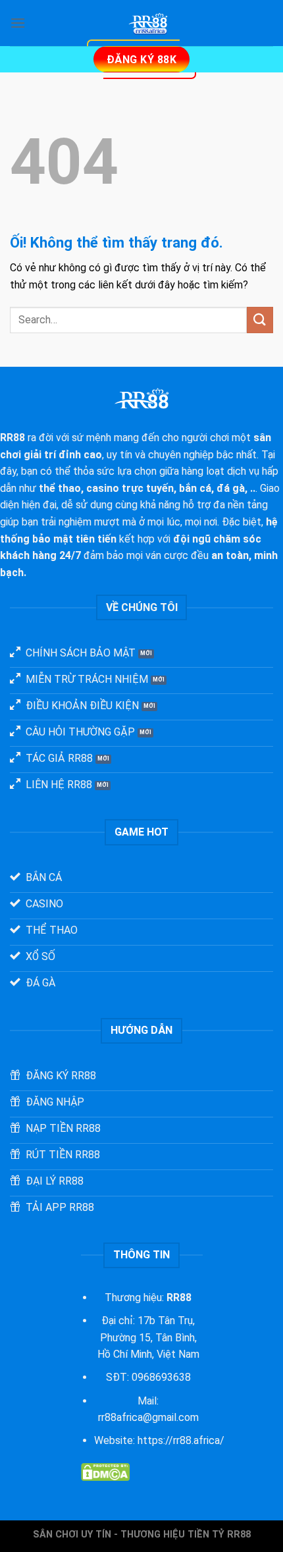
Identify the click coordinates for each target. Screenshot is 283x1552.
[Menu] (18, 23)
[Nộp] (260, 320)
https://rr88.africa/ (181, 1440)
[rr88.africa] (149, 23)
